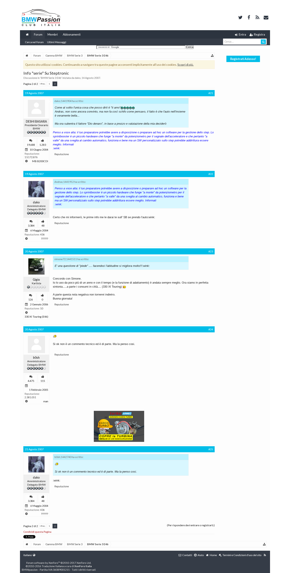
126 (30, 299)
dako (78, 77)
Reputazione (61, 154)
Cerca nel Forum (34, 42)
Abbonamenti (72, 34)
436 (42, 234)
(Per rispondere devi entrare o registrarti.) (191, 525)
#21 (210, 93)
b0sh (36, 357)
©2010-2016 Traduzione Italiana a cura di (59, 566)
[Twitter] (240, 17)
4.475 (31, 380)
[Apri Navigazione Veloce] (212, 55)
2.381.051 (30, 397)
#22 (210, 173)
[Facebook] (249, 17)
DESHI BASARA (36, 121)
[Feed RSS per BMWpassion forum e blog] (265, 555)
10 (41, 308)
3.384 (31, 225)
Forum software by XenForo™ (58, 562)
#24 (210, 329)
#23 (210, 251)
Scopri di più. (185, 64)
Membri (52, 34)
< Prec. (42, 84)
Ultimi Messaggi (56, 42)
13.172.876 (31, 157)
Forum (38, 34)
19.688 (31, 144)
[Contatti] (266, 17)
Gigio (36, 279)
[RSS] (257, 17)
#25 (210, 449)
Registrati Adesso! (243, 59)
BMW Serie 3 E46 (51, 77)
